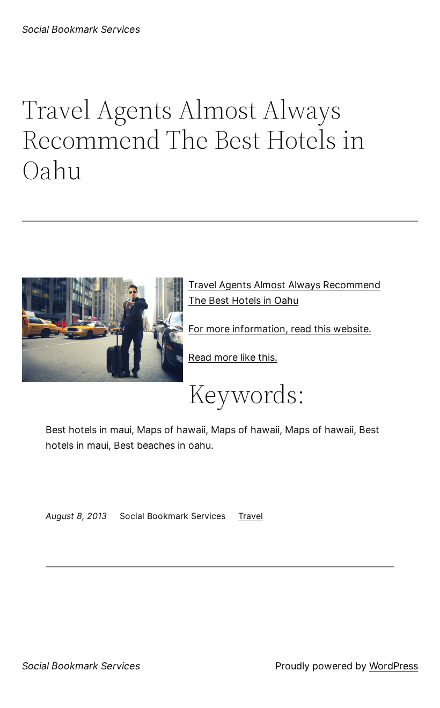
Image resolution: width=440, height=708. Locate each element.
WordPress (393, 665)
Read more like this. (232, 357)
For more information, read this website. (279, 328)
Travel (250, 515)
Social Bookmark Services (81, 29)
